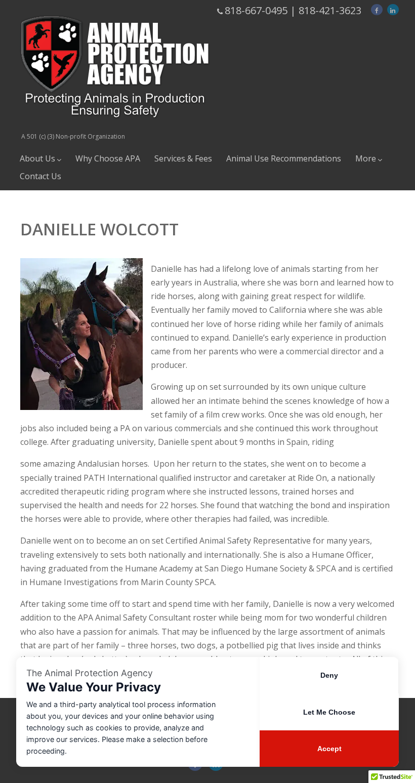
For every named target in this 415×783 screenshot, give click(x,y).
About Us (37, 158)
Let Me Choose (329, 712)
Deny (329, 675)
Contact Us (40, 176)
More (365, 158)
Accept (329, 749)
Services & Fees (183, 158)
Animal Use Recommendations (283, 158)
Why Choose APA (107, 158)
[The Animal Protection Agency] (115, 126)
